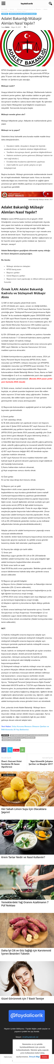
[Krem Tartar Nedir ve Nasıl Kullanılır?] (27, 837)
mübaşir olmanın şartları (11, 740)
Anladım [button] (44, 1057)
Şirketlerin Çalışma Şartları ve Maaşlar (29, 9)
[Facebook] (4, 749)
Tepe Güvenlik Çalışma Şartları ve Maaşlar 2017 (41, 762)
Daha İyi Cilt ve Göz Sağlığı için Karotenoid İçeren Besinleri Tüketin (26, 952)
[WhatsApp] (22, 749)
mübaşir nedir (29, 737)
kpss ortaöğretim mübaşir (38, 735)
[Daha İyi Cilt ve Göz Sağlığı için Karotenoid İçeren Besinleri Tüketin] (27, 930)
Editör (7, 27)
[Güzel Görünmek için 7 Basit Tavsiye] (27, 978)
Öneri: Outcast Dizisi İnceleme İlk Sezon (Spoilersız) (11, 764)
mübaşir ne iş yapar (16, 737)
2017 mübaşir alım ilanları (19, 735)
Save (17, 750)
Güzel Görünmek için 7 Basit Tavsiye (22, 998)
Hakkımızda (8, 1057)
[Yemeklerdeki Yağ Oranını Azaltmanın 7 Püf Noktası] (27, 882)
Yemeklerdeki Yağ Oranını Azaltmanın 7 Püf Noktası (24, 904)
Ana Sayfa (4, 9)
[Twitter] (10, 749)
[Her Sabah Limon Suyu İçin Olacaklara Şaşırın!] (27, 788)
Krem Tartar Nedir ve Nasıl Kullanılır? (23, 857)
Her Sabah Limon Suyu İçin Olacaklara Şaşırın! (23, 810)
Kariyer (12, 9)
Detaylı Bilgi (34, 1057)
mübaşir (5, 737)
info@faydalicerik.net (30, 1037)
